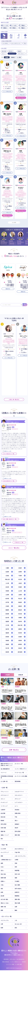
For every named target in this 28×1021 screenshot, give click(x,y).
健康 (7, 80)
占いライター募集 (10, 964)
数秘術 (19, 51)
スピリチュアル (4, 737)
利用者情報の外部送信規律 (7, 777)
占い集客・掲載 (18, 964)
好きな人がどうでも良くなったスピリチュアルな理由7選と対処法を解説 (21, 708)
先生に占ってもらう (21, 97)
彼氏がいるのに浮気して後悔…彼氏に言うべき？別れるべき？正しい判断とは (6, 708)
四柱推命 (11, 51)
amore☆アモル (8, 336)
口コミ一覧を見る (14, 548)
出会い (20, 80)
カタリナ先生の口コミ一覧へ (9, 453)
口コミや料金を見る (7, 91)
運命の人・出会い (5, 903)
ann (21, 73)
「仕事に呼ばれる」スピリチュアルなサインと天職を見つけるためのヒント (6, 691)
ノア (7, 73)
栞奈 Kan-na (7, 151)
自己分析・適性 (4, 899)
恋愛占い (18, 121)
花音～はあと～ (7, 187)
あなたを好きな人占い (16, 43)
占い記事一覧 (4, 781)
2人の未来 (5, 75)
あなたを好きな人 (21, 154)
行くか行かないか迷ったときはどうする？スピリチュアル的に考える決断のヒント (6, 742)
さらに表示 (14, 222)
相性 (2, 888)
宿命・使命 (3, 874)
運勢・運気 (23, 158)
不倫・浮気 (9, 75)
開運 (2, 910)
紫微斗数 (3, 831)
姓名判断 (3, 813)
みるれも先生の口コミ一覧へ (9, 481)
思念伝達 (3, 817)
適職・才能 (3, 906)
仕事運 (4, 80)
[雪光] (12, 234)
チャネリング (4, 802)
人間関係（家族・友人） (7, 78)
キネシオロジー (21, 53)
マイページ (3, 772)
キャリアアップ (18, 75)
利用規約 (24, 961)
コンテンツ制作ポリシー (15, 961)
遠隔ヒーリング (5, 835)
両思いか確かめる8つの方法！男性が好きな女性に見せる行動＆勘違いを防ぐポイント (20, 742)
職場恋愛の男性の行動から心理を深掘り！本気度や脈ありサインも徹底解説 (7, 725)
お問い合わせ (12, 959)
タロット (4, 53)
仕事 (2, 686)
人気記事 (7, 674)
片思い (23, 157)
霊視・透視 (4, 51)
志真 (20, 114)
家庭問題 (10, 80)
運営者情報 (6, 959)
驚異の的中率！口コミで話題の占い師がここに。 (7, 764)
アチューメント (5, 791)
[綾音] (4, 234)
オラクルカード (12, 53)
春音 (20, 151)
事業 (3, 77)
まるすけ (20, 187)
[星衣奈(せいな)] (20, 234)
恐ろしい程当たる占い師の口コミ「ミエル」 (14, 951)
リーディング (4, 806)
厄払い (2, 870)
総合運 (2, 896)
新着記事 (20, 674)
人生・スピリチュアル (8, 77)
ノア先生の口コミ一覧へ (19, 542)
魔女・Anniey (7, 114)
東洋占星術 (3, 824)
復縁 (24, 120)
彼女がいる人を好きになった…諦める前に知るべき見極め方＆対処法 (20, 691)
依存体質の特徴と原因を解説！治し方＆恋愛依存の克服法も (20, 725)
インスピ (23, 270)
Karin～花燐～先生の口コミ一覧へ (10, 519)
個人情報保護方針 (5, 769)
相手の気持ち (23, 121)
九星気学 (3, 809)
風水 (2, 838)
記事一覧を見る (14, 750)
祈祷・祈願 (3, 828)
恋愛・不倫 (17, 686)
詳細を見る (8, 289)
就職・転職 (7, 121)
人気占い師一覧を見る (14, 399)
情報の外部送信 (5, 961)
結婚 (2, 892)
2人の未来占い (6, 43)
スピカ (8, 270)
